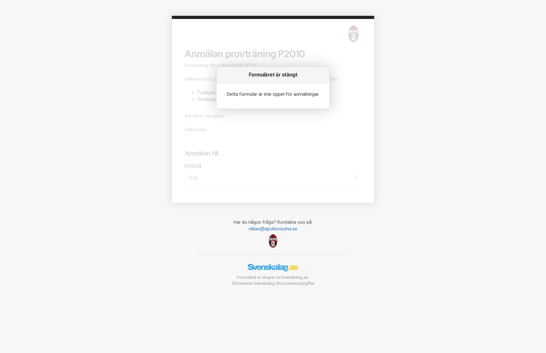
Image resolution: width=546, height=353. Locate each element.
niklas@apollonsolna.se (273, 229)
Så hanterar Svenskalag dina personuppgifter (273, 283)
